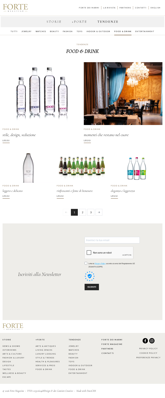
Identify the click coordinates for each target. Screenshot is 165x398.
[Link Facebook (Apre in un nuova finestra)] (145, 342)
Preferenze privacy (148, 357)
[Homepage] (15, 8)
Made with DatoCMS (86, 391)
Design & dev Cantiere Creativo (58, 391)
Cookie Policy (149, 353)
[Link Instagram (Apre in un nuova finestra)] (152, 342)
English (155, 8)
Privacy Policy (148, 348)
